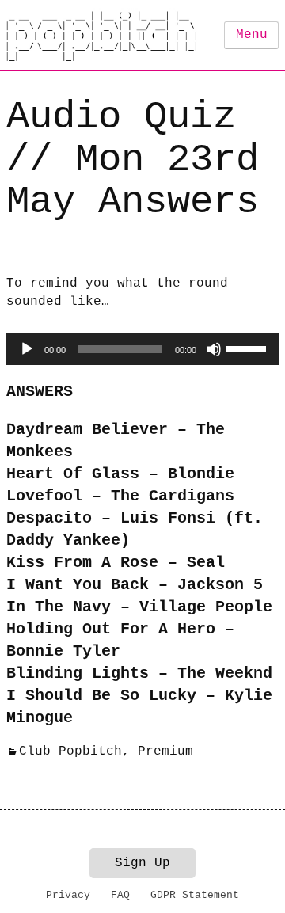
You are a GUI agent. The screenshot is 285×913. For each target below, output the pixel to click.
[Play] (27, 349)
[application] (142, 349)
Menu (252, 35)
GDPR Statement (194, 895)
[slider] (248, 347)
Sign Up (142, 863)
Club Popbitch (70, 751)
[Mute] (214, 349)
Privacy (68, 895)
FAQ (120, 895)
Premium (165, 751)
